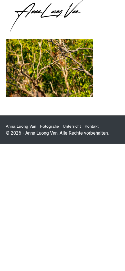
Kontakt (92, 126)
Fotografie (49, 126)
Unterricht (72, 126)
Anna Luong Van (21, 126)
